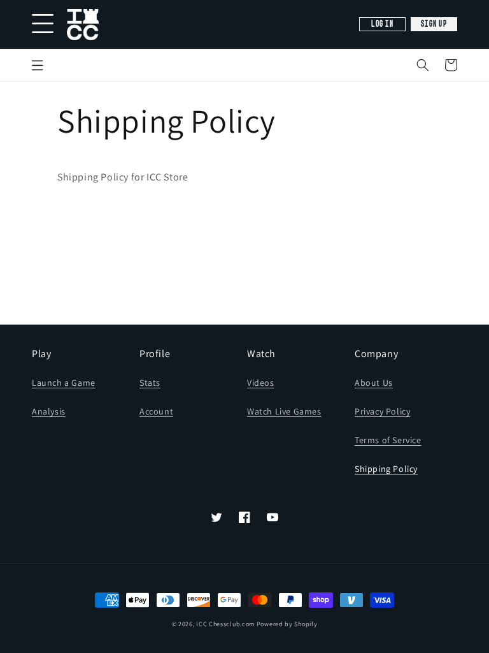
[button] (423, 65)
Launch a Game (64, 382)
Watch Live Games (284, 411)
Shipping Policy (386, 468)
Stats (149, 382)
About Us (374, 382)
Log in (382, 24)
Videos (260, 382)
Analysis (49, 411)
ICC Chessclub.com (225, 624)
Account (156, 411)
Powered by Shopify (287, 624)
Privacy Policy (382, 411)
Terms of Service (388, 440)
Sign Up (434, 24)
